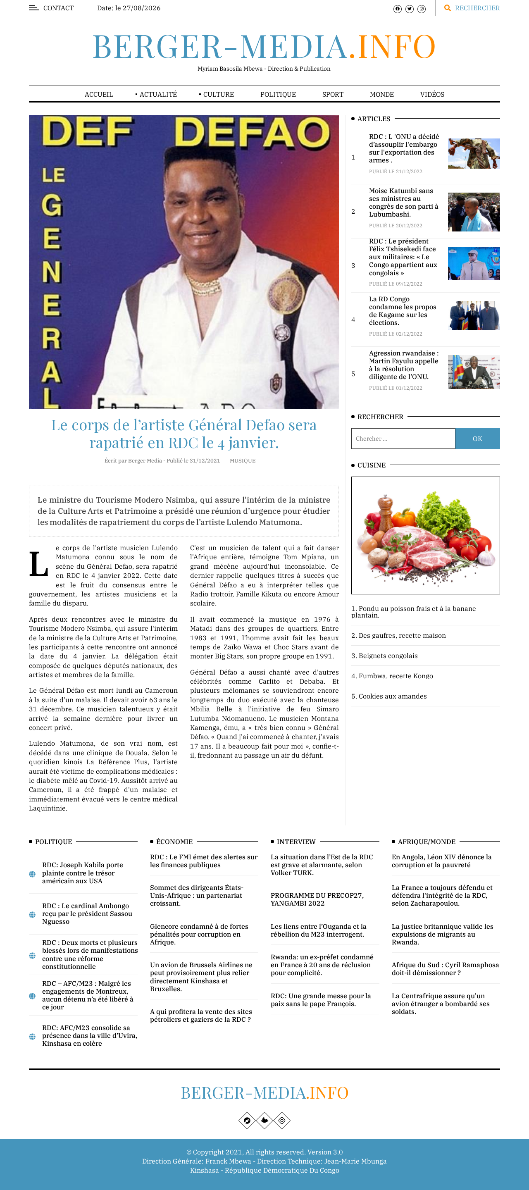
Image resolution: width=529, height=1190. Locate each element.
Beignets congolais (388, 655)
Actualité (158, 94)
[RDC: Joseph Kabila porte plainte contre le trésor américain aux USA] (32, 874)
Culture (218, 94)
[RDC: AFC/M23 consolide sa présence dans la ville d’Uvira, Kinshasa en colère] (32, 1037)
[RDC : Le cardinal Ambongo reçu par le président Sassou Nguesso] (32, 915)
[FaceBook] (397, 9)
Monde (382, 94)
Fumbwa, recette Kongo (396, 676)
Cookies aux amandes (393, 696)
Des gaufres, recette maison (402, 635)
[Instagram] (421, 9)
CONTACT (58, 8)
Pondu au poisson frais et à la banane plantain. (413, 611)
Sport (332, 94)
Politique (278, 94)
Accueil (99, 94)
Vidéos (432, 94)
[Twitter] (409, 9)
